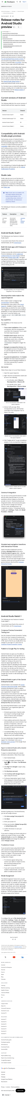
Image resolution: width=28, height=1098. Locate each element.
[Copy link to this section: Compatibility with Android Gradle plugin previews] (22, 136)
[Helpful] (10, 16)
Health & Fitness (5, 990)
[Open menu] (2, 2)
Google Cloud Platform (6, 1079)
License (8, 1087)
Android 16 (3, 1021)
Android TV (3, 1013)
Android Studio (6, 6)
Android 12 (3, 1031)
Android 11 (3, 1033)
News (2, 974)
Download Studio (5, 1047)
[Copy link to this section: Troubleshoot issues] (15, 845)
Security (3, 969)
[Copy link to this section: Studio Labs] (12, 175)
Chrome (3, 1074)
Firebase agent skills (13, 257)
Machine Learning (5, 987)
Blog (2, 977)
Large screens (4, 1003)
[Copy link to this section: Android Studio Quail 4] (21, 233)
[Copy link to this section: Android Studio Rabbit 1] (22, 616)
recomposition (5, 302)
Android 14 (3, 1026)
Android (3, 965)
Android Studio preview (8, 13)
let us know (18, 62)
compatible (4, 146)
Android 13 (3, 1028)
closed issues (17, 243)
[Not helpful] (13, 16)
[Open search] (17, 2)
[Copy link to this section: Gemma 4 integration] (17, 493)
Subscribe (20, 1090)
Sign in (24, 1)
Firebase (3, 1077)
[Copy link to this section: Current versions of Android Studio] (8, 100)
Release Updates (19, 90)
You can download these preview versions (12, 59)
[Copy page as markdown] (18, 27)
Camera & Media (5, 992)
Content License (18, 946)
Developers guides (5, 1042)
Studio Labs (6, 187)
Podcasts (3, 979)
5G (2, 997)
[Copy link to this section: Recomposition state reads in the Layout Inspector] (14, 298)
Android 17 (3, 1019)
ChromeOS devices (5, 1008)
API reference (4, 1044)
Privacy (3, 995)
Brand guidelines (15, 1087)
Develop (13, 11)
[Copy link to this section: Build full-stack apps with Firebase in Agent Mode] (11, 249)
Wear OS (3, 1006)
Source (3, 972)
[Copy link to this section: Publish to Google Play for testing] (2, 651)
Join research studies (6, 1062)
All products (4, 1081)
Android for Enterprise (6, 967)
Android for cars (5, 1010)
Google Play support (6, 1060)
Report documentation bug (7, 1058)
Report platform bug (6, 1055)
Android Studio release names (11, 81)
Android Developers (5, 11)
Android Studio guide (6, 1039)
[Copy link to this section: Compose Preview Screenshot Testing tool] (10, 632)
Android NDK (4, 1049)
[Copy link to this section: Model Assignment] (15, 876)
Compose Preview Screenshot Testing (11, 644)
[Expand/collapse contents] (10, 32)
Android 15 (3, 1024)
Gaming (3, 985)
